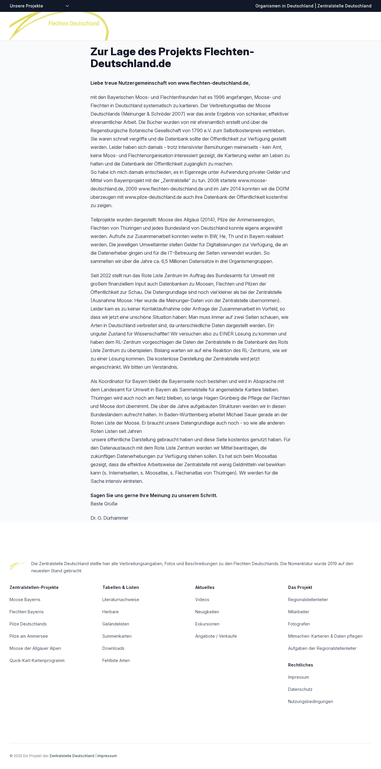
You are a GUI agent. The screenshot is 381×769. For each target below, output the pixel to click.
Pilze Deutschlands (28, 623)
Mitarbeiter (298, 611)
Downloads (113, 648)
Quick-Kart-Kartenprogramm (37, 660)
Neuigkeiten (207, 611)
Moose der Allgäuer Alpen (35, 648)
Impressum (298, 677)
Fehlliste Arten (116, 660)
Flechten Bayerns (27, 611)
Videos (202, 599)
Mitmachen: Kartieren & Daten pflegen (325, 636)
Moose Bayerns (25, 599)
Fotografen (299, 623)
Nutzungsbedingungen (310, 701)
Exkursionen (207, 623)
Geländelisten (115, 623)
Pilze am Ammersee (29, 636)
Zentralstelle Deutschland (71, 756)
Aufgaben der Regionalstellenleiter (322, 648)
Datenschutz (300, 689)
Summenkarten (117, 636)
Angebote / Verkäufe (216, 636)
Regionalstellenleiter (308, 599)
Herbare (110, 611)
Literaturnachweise (120, 599)
